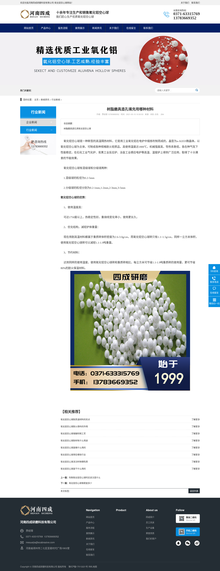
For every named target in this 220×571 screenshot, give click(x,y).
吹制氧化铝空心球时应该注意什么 (84, 477)
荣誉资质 (150, 533)
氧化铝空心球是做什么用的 (73, 447)
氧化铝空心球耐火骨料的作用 (74, 426)
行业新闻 (56, 99)
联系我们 (195, 2)
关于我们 (185, 2)
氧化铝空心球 (72, 141)
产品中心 (90, 522)
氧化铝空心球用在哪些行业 (73, 454)
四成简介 (150, 516)
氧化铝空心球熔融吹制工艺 (73, 433)
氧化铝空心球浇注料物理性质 (74, 461)
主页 (36, 99)
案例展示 (90, 533)
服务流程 (90, 527)
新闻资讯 (45, 99)
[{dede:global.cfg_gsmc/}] (35, 14)
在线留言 (90, 549)
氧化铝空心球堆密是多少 (80, 482)
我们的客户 (151, 538)
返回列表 (194, 490)
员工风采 (150, 522)
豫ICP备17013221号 (78, 566)
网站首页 (90, 516)
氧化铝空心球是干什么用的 (73, 468)
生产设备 (150, 527)
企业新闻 (31, 122)
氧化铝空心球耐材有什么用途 (74, 440)
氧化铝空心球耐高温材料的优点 (75, 419)
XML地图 (92, 566)
